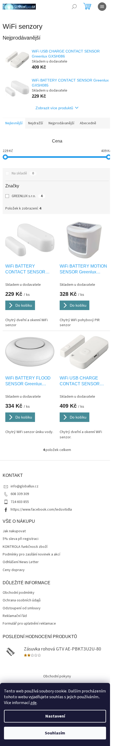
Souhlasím (55, 733)
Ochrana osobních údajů (22, 600)
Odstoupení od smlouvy (22, 608)
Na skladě (23, 173)
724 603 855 (20, 502)
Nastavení (55, 716)
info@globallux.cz (24, 486)
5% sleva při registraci (20, 538)
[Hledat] (74, 6)
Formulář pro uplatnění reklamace (29, 623)
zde (33, 703)
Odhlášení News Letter (21, 562)
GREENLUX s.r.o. (27, 196)
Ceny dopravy (14, 570)
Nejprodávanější (61, 123)
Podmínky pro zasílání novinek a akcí (31, 554)
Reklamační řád (15, 616)
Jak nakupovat (14, 531)
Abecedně (88, 123)
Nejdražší (35, 123)
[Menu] (102, 6)
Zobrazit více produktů (54, 108)
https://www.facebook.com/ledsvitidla (41, 509)
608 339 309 (20, 494)
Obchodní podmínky (18, 592)
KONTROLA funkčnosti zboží (25, 546)
